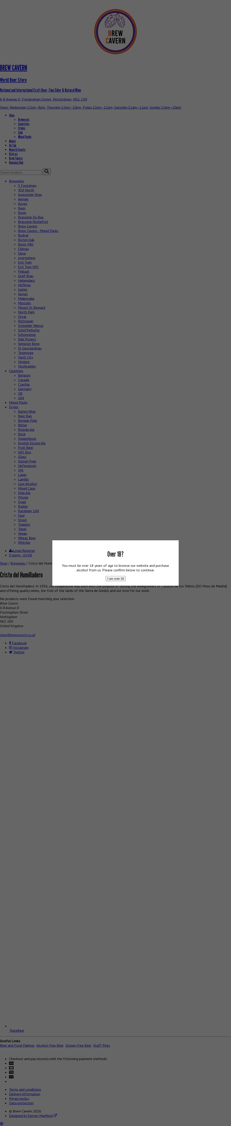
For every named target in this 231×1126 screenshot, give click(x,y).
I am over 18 (115, 578)
